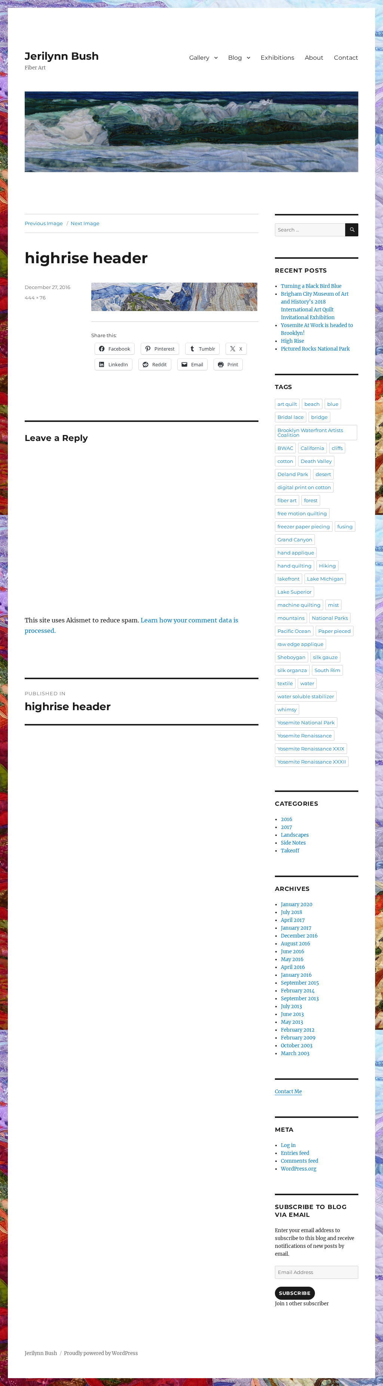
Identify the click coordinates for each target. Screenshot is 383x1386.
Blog (235, 57)
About (314, 57)
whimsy (287, 709)
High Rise (292, 341)
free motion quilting (302, 513)
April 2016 (293, 967)
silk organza (292, 670)
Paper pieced (334, 631)
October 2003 (296, 1045)
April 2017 (293, 920)
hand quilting (295, 566)
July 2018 (291, 912)
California (312, 448)
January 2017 (296, 928)
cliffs (337, 448)
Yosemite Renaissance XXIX (311, 749)
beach (312, 404)
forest (311, 500)
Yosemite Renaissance (305, 736)
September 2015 (300, 983)
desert (323, 474)
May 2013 (292, 1022)
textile (285, 683)
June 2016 (292, 951)
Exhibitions (277, 57)
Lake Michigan (325, 579)
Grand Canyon (295, 540)
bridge (319, 417)
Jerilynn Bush (62, 56)
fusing (345, 526)
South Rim (327, 670)
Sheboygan (292, 657)
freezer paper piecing (304, 526)
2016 (286, 819)
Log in (288, 1145)
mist (333, 605)
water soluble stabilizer (306, 696)
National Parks (330, 618)
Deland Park (293, 474)
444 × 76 (35, 298)
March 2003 (295, 1053)
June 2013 (292, 1014)
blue (332, 404)
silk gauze (325, 657)
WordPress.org (298, 1169)
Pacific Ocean (294, 631)
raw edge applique (301, 644)
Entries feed (295, 1153)
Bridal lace (291, 417)
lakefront (289, 579)
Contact (346, 57)
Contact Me (288, 1091)
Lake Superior (295, 592)
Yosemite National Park (306, 722)
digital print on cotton (304, 487)
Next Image (85, 223)
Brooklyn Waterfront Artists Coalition (310, 432)
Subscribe (294, 1293)
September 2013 (300, 998)
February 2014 (298, 991)
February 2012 (298, 1030)
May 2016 (292, 959)
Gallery (199, 57)
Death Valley (316, 461)
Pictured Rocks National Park (315, 349)
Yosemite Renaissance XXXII (312, 762)
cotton (285, 461)
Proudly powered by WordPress (101, 1353)
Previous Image (44, 223)
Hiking (327, 566)
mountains (291, 618)
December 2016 (299, 936)
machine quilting (299, 605)
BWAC (285, 448)
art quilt (287, 404)
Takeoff (290, 851)
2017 (286, 827)
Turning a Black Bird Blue (311, 286)
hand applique (296, 553)
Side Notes (293, 843)
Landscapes (295, 835)
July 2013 (291, 1006)
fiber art (287, 500)
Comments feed (299, 1161)
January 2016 (296, 975)
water (307, 683)
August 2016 (295, 944)
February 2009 (298, 1038)
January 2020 (296, 904)
